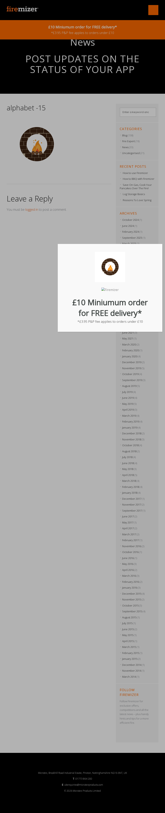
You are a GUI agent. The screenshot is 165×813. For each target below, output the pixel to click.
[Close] (161, 245)
